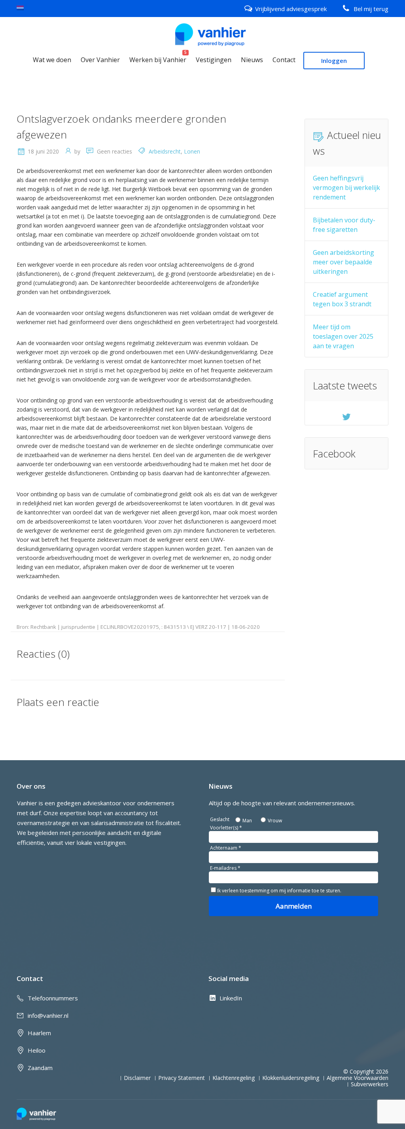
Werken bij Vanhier (157, 59)
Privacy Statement (181, 1078)
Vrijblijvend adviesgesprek (291, 9)
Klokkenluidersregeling (290, 1078)
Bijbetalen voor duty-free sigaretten (344, 225)
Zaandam (40, 1068)
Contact (284, 59)
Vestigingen (213, 59)
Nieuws (252, 59)
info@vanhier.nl (48, 1015)
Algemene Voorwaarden (357, 1078)
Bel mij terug (371, 9)
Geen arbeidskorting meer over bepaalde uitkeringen (343, 262)
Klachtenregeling (233, 1078)
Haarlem (39, 1033)
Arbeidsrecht (165, 151)
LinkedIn (231, 998)
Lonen (192, 151)
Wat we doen (52, 59)
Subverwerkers (369, 1084)
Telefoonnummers (53, 998)
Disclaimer (137, 1078)
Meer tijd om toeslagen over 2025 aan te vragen (343, 336)
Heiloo (36, 1050)
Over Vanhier (100, 59)
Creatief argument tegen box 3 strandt (342, 299)
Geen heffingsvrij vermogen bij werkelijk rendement (346, 187)
